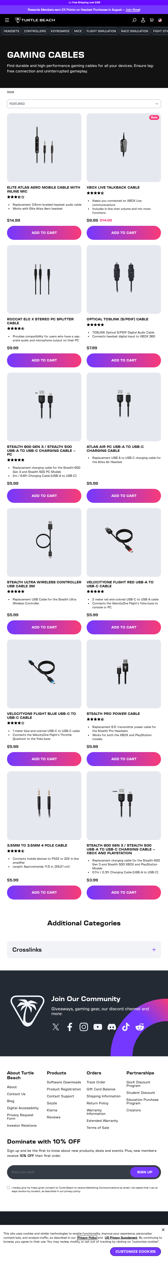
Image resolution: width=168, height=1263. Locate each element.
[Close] (163, 1230)
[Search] (134, 20)
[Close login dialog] (124, 733)
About (12, 1087)
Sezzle (52, 1103)
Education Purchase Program (142, 1101)
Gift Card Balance (101, 1089)
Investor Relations (22, 1125)
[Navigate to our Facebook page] (69, 1027)
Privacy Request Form (20, 1116)
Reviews (53, 1117)
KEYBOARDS (60, 31)
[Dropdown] (7, 20)
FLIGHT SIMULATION (101, 31)
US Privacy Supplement (124, 1238)
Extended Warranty (102, 1121)
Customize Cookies (136, 1251)
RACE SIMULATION (134, 31)
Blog (10, 1101)
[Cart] (151, 20)
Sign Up (144, 1172)
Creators (133, 1110)
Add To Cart (56, 234)
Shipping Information (104, 1096)
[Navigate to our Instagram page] (83, 1027)
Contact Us (16, 1094)
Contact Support (60, 1096)
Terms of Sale (98, 1128)
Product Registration (64, 1089)
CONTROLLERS (35, 31)
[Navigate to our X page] (55, 1027)
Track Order (96, 1082)
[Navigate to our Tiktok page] (125, 1027)
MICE (78, 31)
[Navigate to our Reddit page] (139, 1027)
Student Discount (140, 1093)
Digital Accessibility (23, 1108)
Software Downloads (64, 1082)
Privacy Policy (88, 1238)
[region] (84, 1244)
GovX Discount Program (138, 1084)
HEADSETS (11, 31)
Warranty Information (96, 1112)
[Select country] (160, 20)
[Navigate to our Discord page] (111, 1027)
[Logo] (35, 20)
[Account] (143, 20)
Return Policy (97, 1103)
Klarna (52, 1110)
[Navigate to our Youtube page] (97, 1027)
